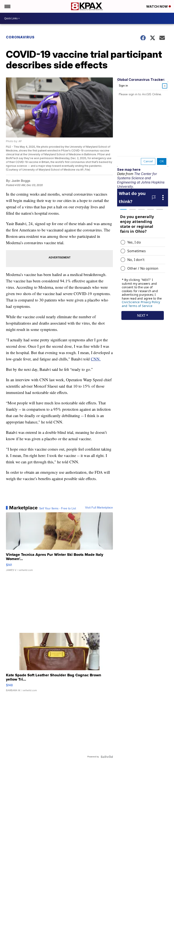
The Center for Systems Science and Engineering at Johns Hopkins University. (140, 180)
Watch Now (157, 6)
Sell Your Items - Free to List (57, 508)
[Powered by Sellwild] (107, 756)
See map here (128, 169)
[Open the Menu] (7, 6)
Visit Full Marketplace (99, 507)
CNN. (96, 359)
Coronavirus (20, 37)
